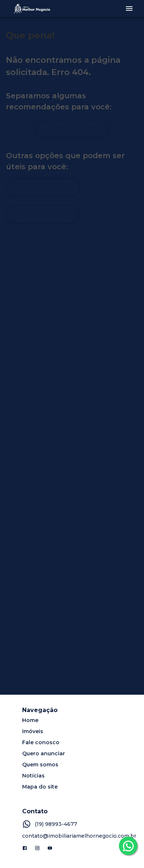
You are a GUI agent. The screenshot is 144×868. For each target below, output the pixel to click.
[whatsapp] (128, 846)
